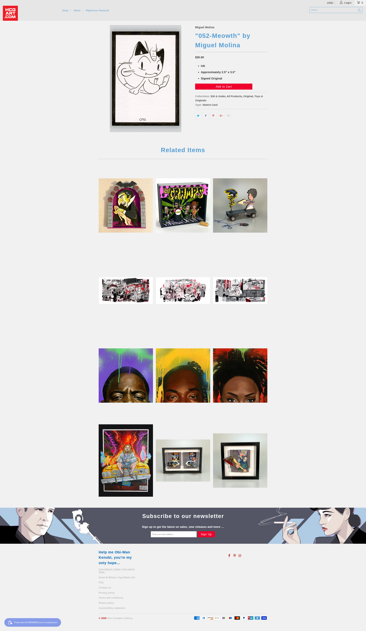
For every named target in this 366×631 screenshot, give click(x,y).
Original (248, 96)
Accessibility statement (112, 608)
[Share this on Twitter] (198, 115)
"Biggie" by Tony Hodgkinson (126, 375)
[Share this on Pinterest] (213, 115)
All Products (234, 96)
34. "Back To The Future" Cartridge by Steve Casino (183, 460)
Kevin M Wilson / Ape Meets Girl (117, 577)
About (77, 10)
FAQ (101, 582)
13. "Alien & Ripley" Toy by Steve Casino (240, 205)
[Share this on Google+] (221, 115)
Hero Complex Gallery (119, 618)
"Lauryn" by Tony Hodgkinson (240, 375)
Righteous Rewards (97, 10)
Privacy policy (107, 592)
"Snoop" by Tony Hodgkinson (183, 375)
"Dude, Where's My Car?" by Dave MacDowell (126, 460)
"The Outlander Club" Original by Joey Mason (183, 290)
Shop (65, 10)
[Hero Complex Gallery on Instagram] (240, 556)
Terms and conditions (111, 597)
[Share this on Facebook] (206, 115)
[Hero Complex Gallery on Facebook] (229, 556)
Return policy (106, 603)
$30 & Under (218, 96)
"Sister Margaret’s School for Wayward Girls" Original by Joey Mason (126, 290)
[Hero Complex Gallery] (31, 13)
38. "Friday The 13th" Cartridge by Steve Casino (240, 460)
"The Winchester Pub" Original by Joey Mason (240, 290)
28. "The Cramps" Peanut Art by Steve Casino (183, 205)
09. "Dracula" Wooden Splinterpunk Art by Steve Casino (126, 205)
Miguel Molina (204, 27)
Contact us (105, 587)
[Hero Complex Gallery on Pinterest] (235, 556)
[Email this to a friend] (228, 115)
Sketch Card (210, 104)
